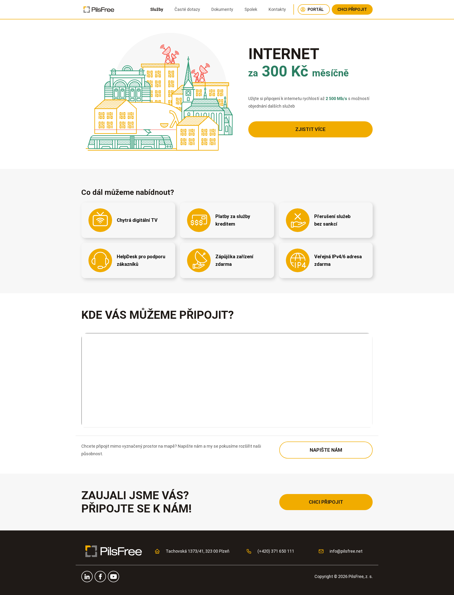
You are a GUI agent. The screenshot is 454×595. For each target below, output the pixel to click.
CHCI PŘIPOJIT (352, 9)
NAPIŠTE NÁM (326, 450)
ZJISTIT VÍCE (310, 129)
